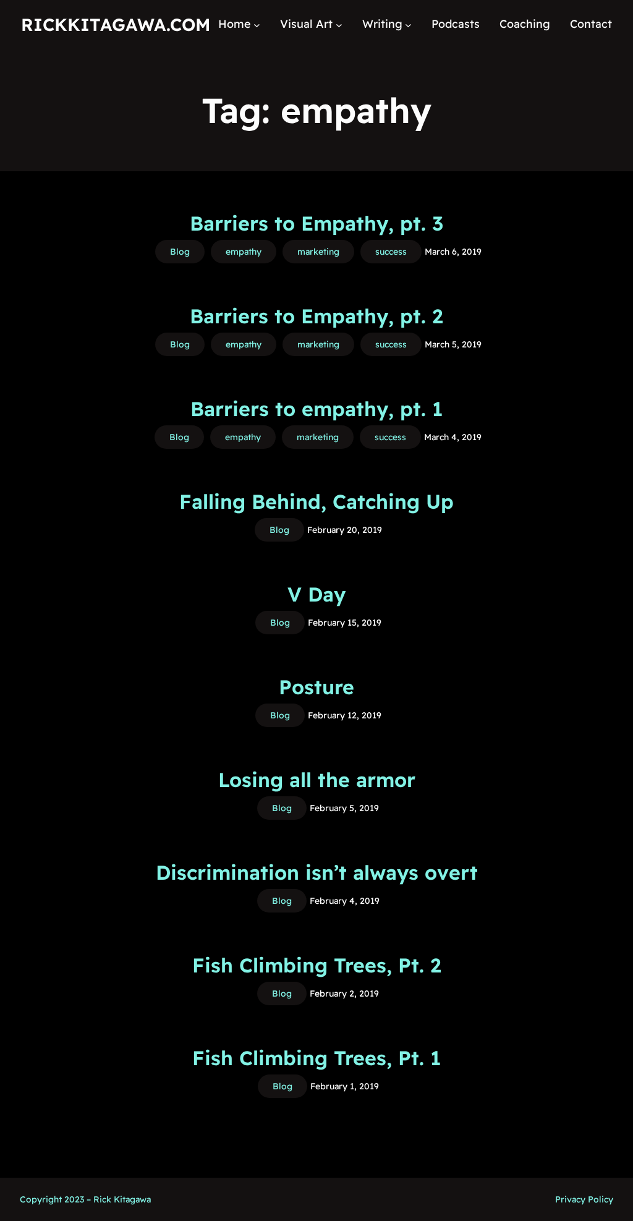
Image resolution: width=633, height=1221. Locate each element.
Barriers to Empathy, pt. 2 (316, 316)
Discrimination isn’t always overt (317, 872)
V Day (316, 594)
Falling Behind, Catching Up (316, 501)
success (391, 251)
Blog (180, 251)
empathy (243, 251)
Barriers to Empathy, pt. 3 (316, 223)
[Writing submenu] (408, 24)
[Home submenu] (256, 24)
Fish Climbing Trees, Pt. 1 (316, 1057)
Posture (316, 686)
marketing (318, 251)
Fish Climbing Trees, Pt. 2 (316, 965)
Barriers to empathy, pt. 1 (316, 408)
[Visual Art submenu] (339, 24)
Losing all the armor (316, 779)
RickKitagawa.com (115, 24)
